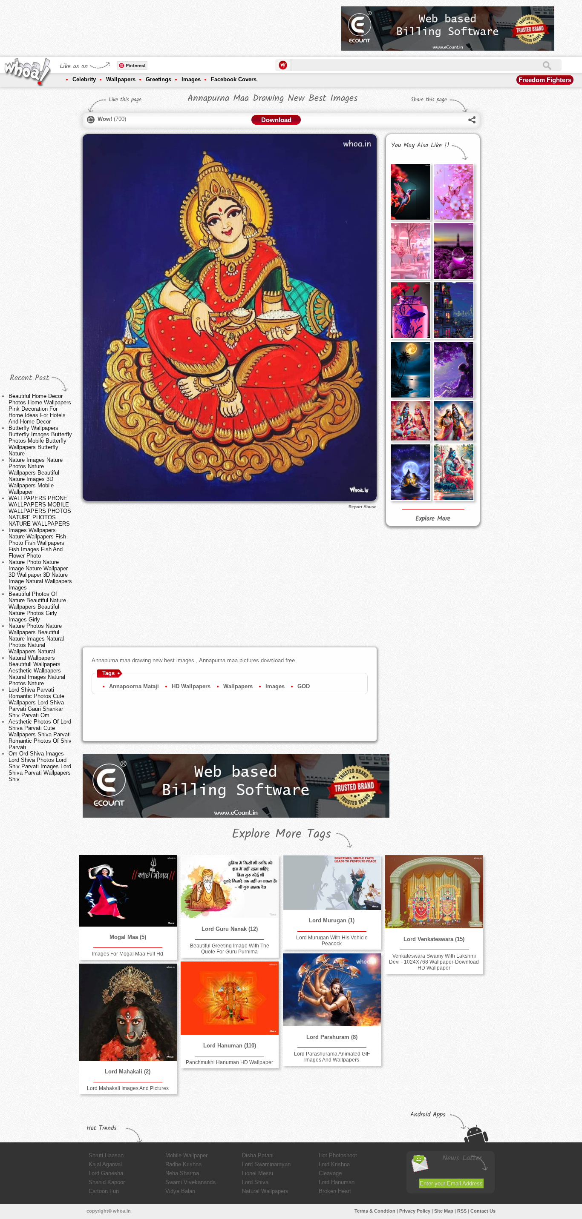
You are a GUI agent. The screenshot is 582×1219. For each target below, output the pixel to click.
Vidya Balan (180, 1191)
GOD (303, 686)
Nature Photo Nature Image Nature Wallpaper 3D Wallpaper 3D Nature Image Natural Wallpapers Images (40, 575)
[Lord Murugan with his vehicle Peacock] (332, 882)
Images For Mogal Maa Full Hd (127, 954)
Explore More (432, 519)
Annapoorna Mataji (134, 686)
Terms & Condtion (374, 1210)
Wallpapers (120, 79)
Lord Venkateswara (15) (433, 939)
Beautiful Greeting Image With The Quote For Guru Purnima (229, 949)
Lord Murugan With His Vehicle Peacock (332, 941)
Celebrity (84, 79)
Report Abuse (363, 506)
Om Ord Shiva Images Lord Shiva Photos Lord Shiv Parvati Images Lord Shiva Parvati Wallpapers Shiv (40, 766)
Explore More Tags (281, 834)
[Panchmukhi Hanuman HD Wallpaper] (230, 998)
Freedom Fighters (545, 79)
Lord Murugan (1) (331, 920)
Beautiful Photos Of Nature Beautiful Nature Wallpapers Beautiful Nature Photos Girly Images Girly (37, 607)
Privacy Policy (414, 1210)
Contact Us (483, 1210)
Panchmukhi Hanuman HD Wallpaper (229, 1062)
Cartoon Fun (104, 1191)
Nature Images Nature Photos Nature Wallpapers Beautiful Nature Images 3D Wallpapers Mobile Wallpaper (36, 476)
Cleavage (330, 1173)
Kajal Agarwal (105, 1164)
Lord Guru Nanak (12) (230, 929)
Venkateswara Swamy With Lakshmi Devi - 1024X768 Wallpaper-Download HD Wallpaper (434, 962)
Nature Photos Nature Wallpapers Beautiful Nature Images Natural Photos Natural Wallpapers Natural (36, 639)
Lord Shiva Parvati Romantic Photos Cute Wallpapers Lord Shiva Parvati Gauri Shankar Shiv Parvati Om (36, 702)
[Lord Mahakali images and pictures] (128, 1012)
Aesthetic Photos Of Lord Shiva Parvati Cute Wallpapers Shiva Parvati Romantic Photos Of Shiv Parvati (40, 734)
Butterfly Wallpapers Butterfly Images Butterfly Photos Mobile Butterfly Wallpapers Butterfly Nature (40, 441)
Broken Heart (335, 1191)
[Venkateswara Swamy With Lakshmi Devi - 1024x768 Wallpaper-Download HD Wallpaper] (434, 891)
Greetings (158, 79)
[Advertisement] (180, 25)
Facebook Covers (233, 79)
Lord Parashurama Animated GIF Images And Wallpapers (332, 1057)
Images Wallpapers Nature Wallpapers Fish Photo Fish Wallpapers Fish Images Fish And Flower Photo (37, 543)
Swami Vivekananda (190, 1182)
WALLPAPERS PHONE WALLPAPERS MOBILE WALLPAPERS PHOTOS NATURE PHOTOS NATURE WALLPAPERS (40, 511)
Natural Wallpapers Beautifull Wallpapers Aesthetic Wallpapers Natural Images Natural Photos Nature (37, 671)
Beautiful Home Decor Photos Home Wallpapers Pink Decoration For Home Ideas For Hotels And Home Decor (40, 409)
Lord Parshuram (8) (331, 1037)
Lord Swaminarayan (266, 1164)
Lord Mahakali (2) (127, 1071)
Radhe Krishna (183, 1164)
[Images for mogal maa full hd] (128, 891)
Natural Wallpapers (265, 1191)
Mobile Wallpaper (186, 1155)
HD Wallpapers (191, 686)
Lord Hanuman (336, 1182)
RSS (462, 1210)
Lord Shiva (255, 1182)
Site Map (443, 1210)
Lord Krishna (334, 1164)
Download (276, 119)
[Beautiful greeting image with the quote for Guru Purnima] (230, 886)
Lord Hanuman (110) (229, 1045)
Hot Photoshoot (338, 1155)
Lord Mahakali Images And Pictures (128, 1088)
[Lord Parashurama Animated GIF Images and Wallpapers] (332, 989)
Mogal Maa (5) (127, 937)
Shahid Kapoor (107, 1182)
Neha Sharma (182, 1173)
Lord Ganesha (106, 1173)
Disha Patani (258, 1155)
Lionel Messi (257, 1173)
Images (191, 79)
